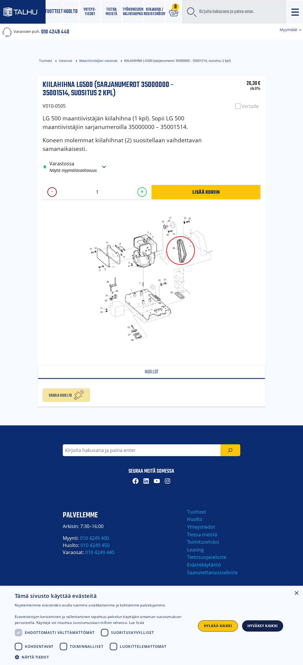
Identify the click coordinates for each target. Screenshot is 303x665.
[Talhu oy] (23, 11)
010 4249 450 (94, 545)
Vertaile (250, 106)
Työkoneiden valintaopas (133, 11)
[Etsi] (230, 450)
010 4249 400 (94, 538)
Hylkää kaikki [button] (218, 625)
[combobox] (234, 11)
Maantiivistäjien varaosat (98, 60)
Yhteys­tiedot (89, 11)
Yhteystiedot (201, 527)
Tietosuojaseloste (206, 557)
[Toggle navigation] (295, 12)
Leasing (195, 549)
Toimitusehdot (203, 542)
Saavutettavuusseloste (212, 572)
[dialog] (151, 626)
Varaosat (65, 60)
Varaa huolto (60, 395)
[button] (103, 657)
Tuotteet (54, 12)
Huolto (71, 12)
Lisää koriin (206, 192)
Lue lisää (136, 622)
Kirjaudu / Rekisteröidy (154, 11)
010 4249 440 (55, 31)
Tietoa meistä (111, 11)
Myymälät (289, 29)
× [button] (296, 593)
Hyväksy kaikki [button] (262, 625)
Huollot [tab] (151, 372)
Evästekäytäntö (204, 564)
